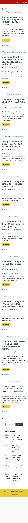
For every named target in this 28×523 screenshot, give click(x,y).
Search (19, 424)
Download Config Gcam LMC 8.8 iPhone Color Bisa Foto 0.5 (13, 184)
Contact (21, 491)
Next (7, 419)
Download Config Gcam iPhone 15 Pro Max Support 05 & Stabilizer (13, 304)
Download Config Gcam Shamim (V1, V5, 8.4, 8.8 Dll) (13, 102)
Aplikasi (6, 45)
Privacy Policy (14, 491)
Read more (6, 40)
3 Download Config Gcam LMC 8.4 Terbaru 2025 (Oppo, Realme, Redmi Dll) (13, 60)
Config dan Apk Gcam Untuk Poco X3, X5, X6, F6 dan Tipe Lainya (13, 144)
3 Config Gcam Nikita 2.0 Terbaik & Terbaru (12, 387)
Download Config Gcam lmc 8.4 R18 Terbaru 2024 (13, 264)
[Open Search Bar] (17, 2)
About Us (6, 491)
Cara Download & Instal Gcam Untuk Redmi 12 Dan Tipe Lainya (13, 224)
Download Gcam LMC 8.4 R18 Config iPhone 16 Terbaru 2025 (12, 19)
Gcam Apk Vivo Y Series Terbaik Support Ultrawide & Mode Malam (13, 345)
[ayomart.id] (4, 2)
